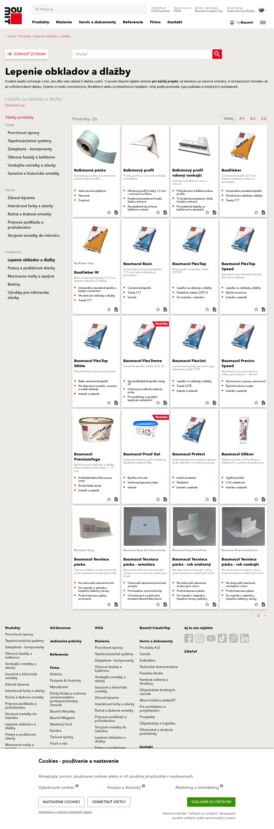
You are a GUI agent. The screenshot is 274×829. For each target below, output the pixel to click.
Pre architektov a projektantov (153, 709)
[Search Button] (217, 54)
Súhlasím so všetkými (211, 802)
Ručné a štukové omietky (24, 697)
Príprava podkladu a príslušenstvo (21, 706)
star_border (109, 212)
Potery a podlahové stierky (20, 736)
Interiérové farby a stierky (25, 691)
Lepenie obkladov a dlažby (20, 726)
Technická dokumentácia (159, 667)
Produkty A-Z (150, 648)
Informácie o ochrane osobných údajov (65, 812)
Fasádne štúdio (151, 673)
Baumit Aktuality (62, 711)
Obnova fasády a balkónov (18, 656)
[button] (265, 615)
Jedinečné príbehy (66, 641)
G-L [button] (253, 119)
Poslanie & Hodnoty (65, 681)
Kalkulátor (148, 660)
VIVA (99, 628)
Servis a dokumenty (156, 641)
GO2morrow (60, 628)
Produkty (12, 628)
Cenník (145, 654)
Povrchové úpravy (19, 634)
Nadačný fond (61, 724)
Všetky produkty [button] (19, 117)
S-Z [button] (263, 119)
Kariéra (55, 731)
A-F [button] (242, 119)
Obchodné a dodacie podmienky (156, 732)
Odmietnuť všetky (109, 802)
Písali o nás (58, 744)
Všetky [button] (229, 119)
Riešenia (102, 641)
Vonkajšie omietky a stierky (20, 666)
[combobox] (89, 9)
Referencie (59, 655)
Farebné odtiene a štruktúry (154, 682)
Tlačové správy (61, 737)
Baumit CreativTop (155, 628)
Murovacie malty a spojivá (19, 747)
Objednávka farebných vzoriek (157, 692)
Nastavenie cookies (61, 802)
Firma (54, 668)
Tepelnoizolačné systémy (24, 641)
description (116, 212)
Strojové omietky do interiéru (21, 716)
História (56, 674)
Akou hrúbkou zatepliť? (158, 700)
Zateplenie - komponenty (24, 647)
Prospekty (147, 717)
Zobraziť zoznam (26, 54)
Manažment (59, 687)
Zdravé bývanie (17, 684)
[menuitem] (160, 10)
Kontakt (146, 747)
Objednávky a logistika (157, 723)
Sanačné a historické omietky (21, 676)
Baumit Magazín (62, 718)
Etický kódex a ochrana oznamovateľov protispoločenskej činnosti (68, 699)
